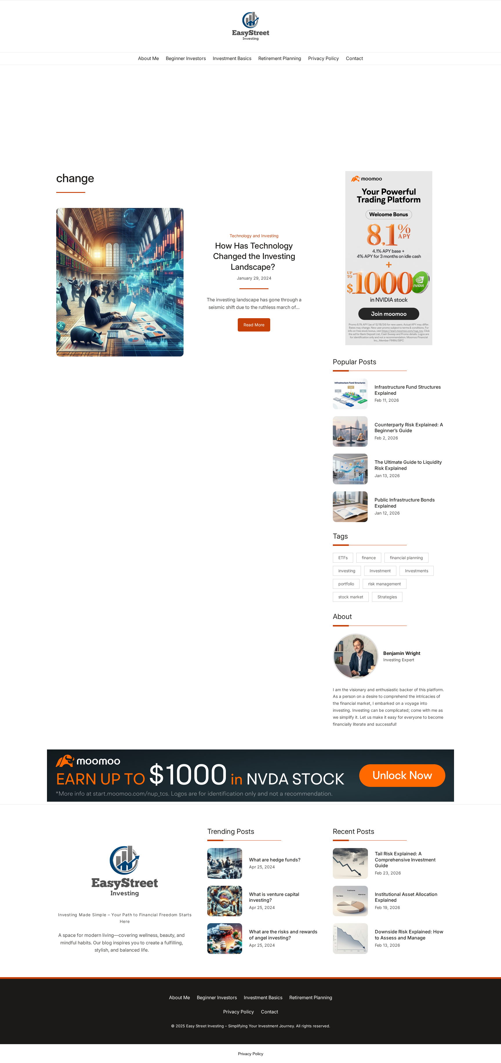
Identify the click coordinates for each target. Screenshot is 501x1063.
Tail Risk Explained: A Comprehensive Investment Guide (405, 860)
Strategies (387, 596)
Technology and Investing (254, 235)
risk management (384, 583)
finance (369, 557)
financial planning (406, 557)
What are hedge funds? (275, 860)
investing (346, 570)
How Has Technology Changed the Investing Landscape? (254, 256)
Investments (416, 570)
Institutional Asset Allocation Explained (406, 897)
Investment (380, 570)
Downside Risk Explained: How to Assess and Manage (409, 935)
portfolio (346, 583)
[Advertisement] (250, 112)
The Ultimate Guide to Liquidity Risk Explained (408, 465)
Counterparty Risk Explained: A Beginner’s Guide (409, 428)
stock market (350, 596)
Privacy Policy (250, 1053)
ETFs (343, 557)
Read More (257, 327)
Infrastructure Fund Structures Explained (408, 390)
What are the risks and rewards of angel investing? (283, 935)
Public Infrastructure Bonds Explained (405, 503)
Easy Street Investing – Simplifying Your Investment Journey (240, 1026)
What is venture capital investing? (274, 897)
